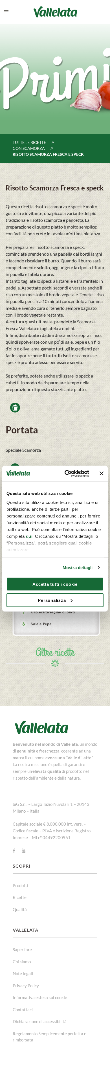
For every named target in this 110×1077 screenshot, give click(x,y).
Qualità (20, 909)
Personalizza (52, 600)
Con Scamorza (29, 148)
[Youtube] (24, 850)
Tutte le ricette (29, 142)
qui (29, 536)
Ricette (20, 897)
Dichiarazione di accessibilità (40, 1021)
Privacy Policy (26, 985)
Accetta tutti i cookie (55, 584)
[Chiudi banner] (102, 473)
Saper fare (22, 949)
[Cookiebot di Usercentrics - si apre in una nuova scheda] (66, 473)
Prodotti (20, 885)
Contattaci (23, 1009)
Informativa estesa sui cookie (40, 997)
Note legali (23, 973)
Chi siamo (22, 961)
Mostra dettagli (78, 567)
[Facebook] (14, 850)
